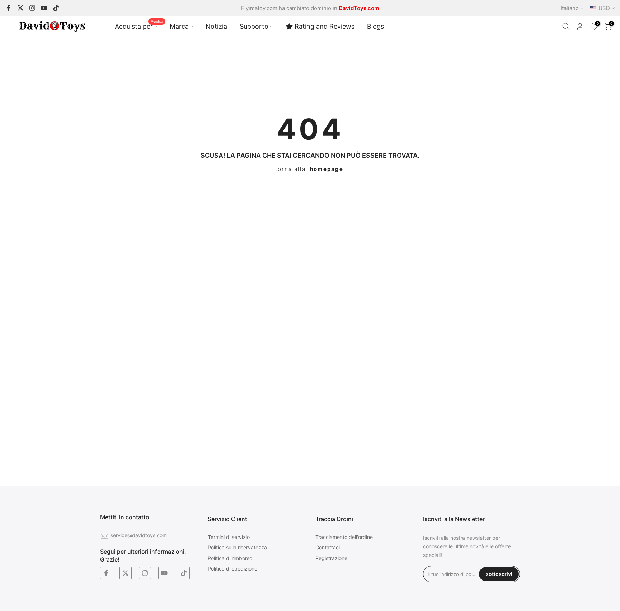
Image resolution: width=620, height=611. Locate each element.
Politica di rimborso (230, 558)
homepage (326, 169)
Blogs (375, 26)
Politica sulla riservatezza (237, 547)
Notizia (216, 26)
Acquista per (139, 26)
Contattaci (327, 547)
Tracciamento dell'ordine (344, 537)
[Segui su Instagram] (32, 8)
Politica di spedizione (232, 568)
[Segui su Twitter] (20, 8)
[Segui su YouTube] (44, 8)
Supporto (254, 26)
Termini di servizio (229, 537)
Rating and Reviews (324, 26)
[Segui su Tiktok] (56, 8)
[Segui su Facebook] (8, 8)
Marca (179, 26)
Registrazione (331, 558)
